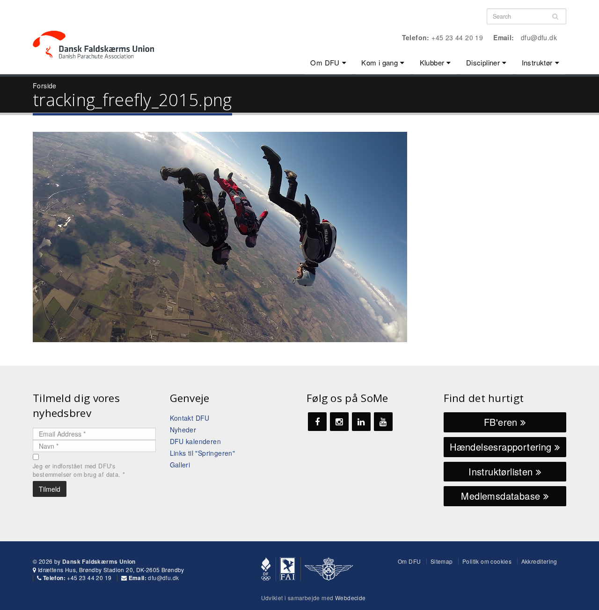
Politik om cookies (486, 561)
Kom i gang (379, 62)
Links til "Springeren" (202, 453)
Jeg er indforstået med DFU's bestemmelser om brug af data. (79, 470)
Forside (45, 85)
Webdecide (350, 598)
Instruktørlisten (502, 471)
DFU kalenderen (195, 441)
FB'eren (502, 422)
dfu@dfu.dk (539, 37)
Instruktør (537, 62)
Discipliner (483, 62)
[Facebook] (317, 421)
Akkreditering (539, 561)
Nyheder (183, 429)
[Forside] (99, 28)
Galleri (180, 464)
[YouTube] (383, 421)
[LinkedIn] (361, 421)
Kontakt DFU (190, 418)
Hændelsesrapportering (502, 446)
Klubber (432, 62)
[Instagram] (339, 421)
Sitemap (442, 561)
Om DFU (324, 62)
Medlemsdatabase (502, 495)
